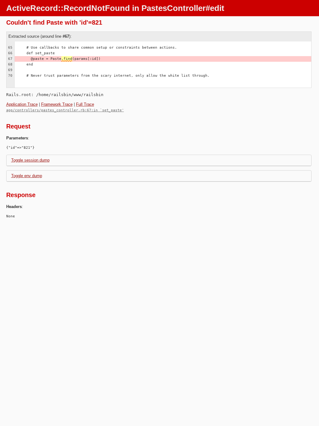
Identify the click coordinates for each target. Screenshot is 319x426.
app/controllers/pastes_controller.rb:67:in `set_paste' (65, 110)
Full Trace (85, 104)
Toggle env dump (26, 175)
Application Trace (22, 104)
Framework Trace (57, 104)
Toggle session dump (30, 160)
